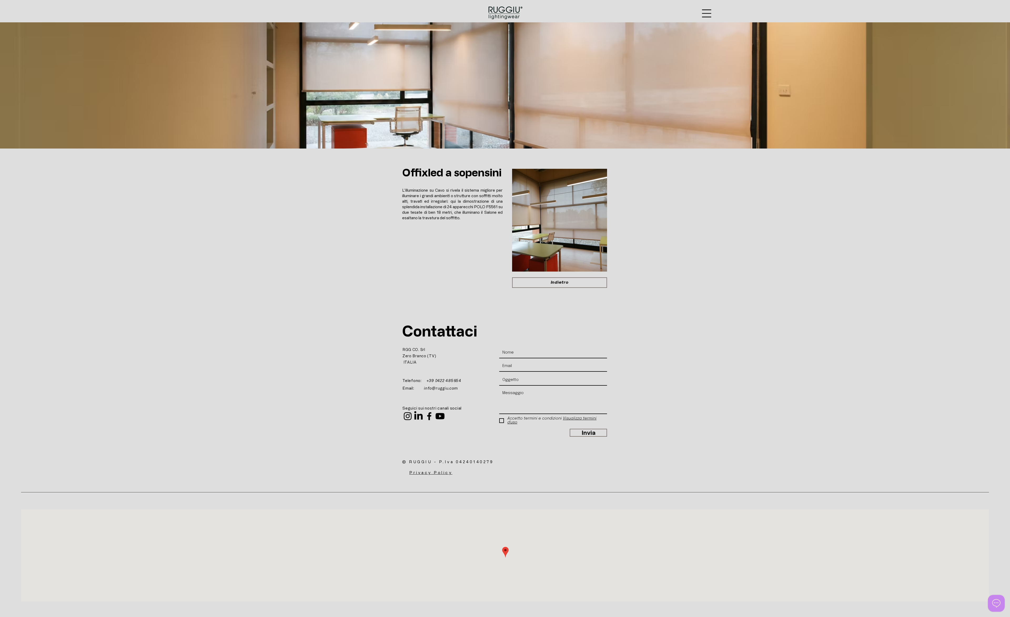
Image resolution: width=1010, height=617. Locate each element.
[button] (706, 13)
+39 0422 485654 (444, 380)
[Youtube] (440, 416)
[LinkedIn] (418, 416)
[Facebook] (429, 416)
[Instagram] (407, 416)
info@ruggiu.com (441, 388)
